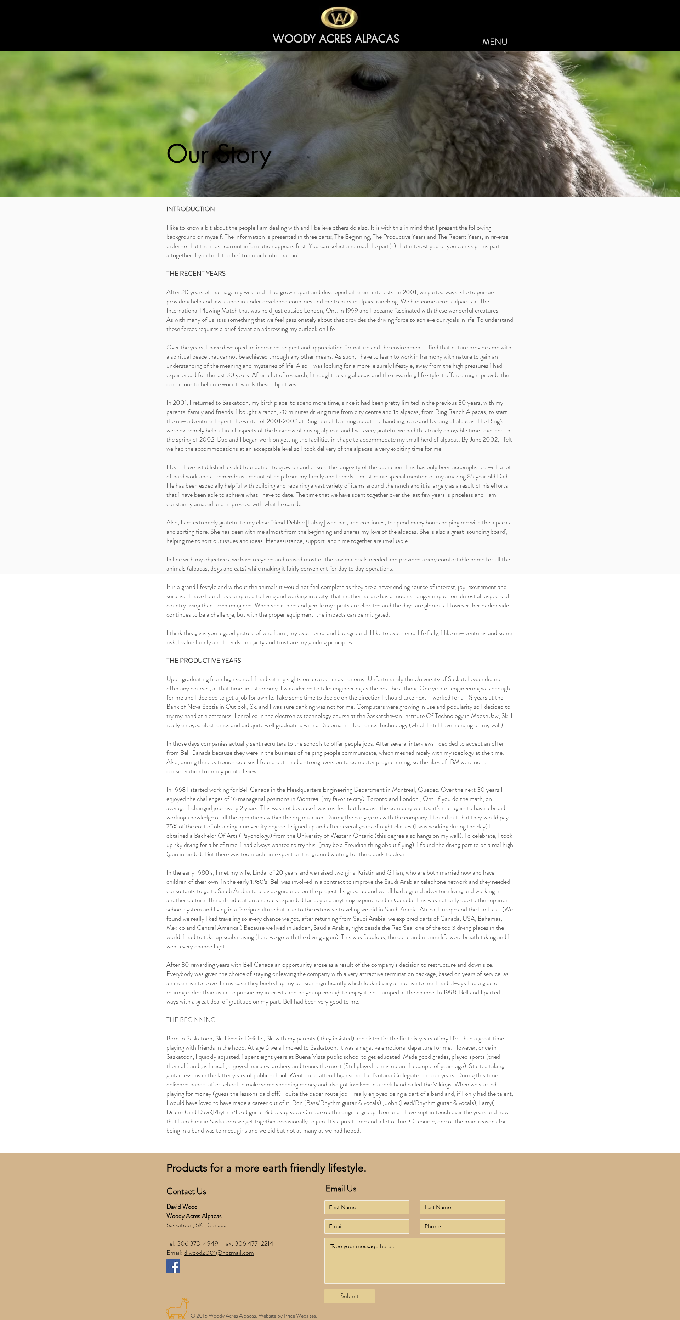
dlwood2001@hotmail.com (219, 1252)
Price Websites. (300, 1315)
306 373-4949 (197, 1243)
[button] (495, 42)
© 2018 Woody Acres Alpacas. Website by (237, 1315)
